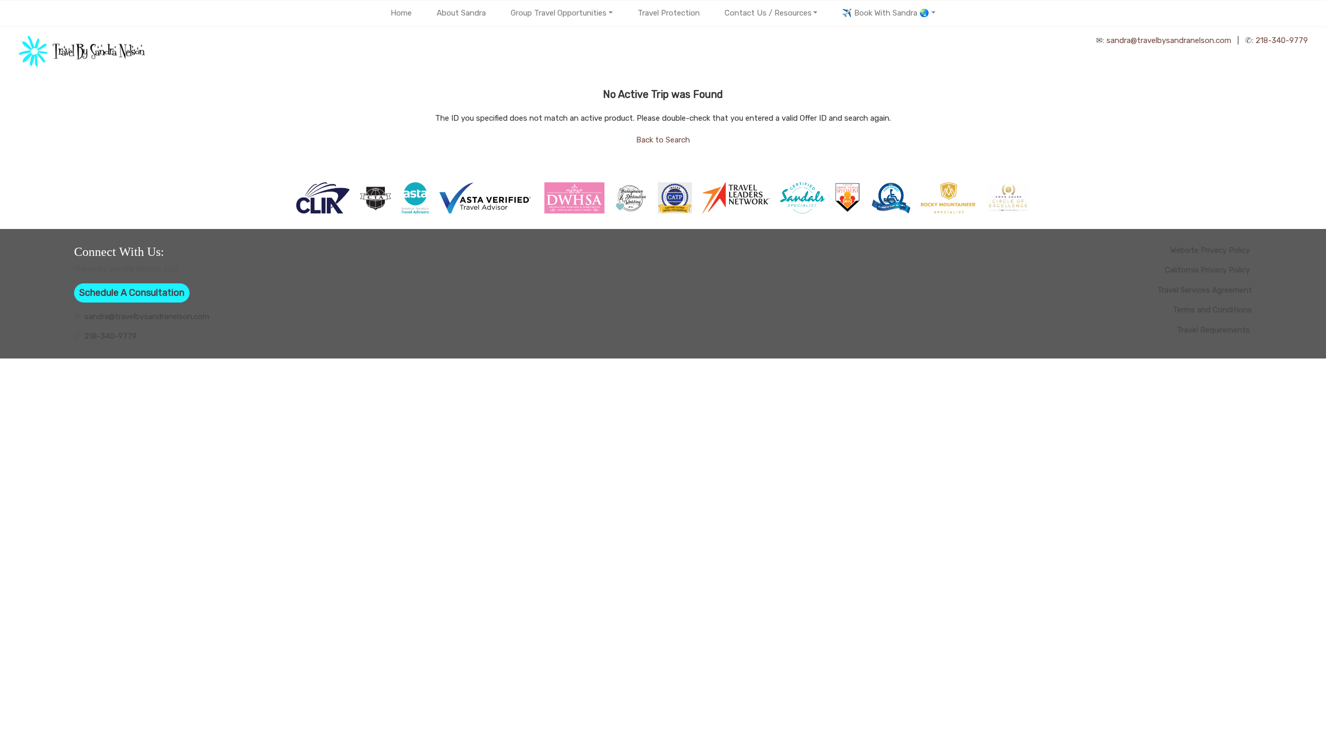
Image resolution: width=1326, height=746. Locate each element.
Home (401, 13)
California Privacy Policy (1208, 270)
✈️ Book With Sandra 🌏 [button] (885, 13)
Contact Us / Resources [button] (768, 13)
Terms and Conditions (1212, 309)
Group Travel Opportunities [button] (559, 13)
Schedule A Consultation (131, 292)
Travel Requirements (1214, 330)
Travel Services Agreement (1204, 290)
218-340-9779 (1282, 40)
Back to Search (663, 140)
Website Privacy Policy (1211, 250)
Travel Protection (669, 13)
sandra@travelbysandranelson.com (1168, 40)
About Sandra (461, 13)
